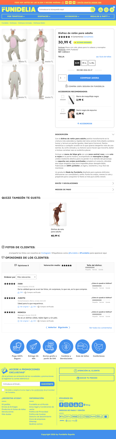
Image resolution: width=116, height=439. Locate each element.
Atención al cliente (88, 370)
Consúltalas (88, 37)
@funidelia (73, 253)
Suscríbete (47, 384)
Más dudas (6, 414)
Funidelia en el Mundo (38, 404)
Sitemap (32, 421)
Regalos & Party (99, 16)
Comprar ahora (89, 78)
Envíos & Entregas (10, 407)
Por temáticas (15, 16)
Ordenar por (9, 277)
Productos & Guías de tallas (14, 409)
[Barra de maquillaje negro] (71, 99)
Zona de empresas (37, 419)
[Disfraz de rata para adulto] (58, 214)
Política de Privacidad (38, 412)
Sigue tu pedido (88, 378)
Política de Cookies (37, 414)
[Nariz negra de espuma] (71, 113)
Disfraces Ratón (39, 23)
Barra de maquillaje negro (87, 96)
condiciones (38, 390)
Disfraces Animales (25, 23)
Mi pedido (6, 404)
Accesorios (71, 16)
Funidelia (5, 23)
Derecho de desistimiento (40, 416)
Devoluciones (7, 412)
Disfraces (43, 16)
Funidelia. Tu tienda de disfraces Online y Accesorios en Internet (19, 9)
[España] (61, 404)
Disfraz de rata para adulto (57, 230)
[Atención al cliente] (106, 9)
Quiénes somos (36, 424)
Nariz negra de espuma (86, 110)
